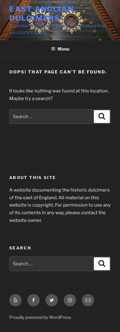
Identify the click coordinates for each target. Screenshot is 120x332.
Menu (63, 48)
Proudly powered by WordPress (40, 317)
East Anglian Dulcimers (41, 14)
